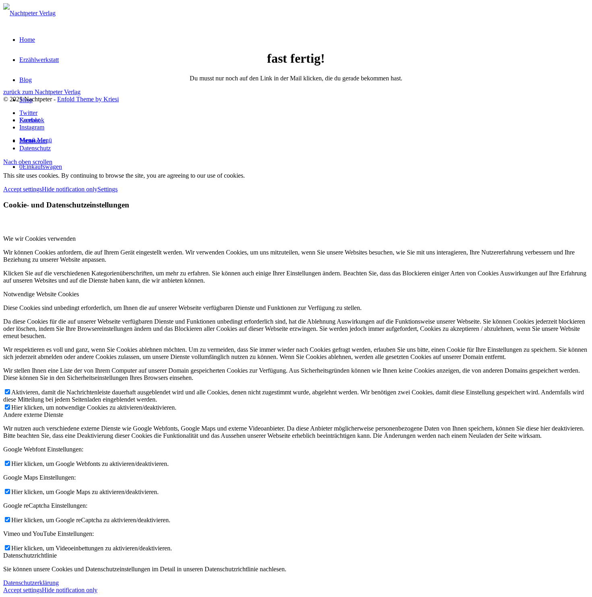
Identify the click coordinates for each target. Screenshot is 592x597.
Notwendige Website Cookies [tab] (41, 294)
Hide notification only (69, 189)
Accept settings (22, 189)
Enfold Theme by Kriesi (88, 99)
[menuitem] (304, 141)
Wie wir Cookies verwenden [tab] (39, 238)
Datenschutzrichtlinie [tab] (30, 555)
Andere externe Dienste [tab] (33, 414)
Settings (107, 189)
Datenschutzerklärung (31, 582)
